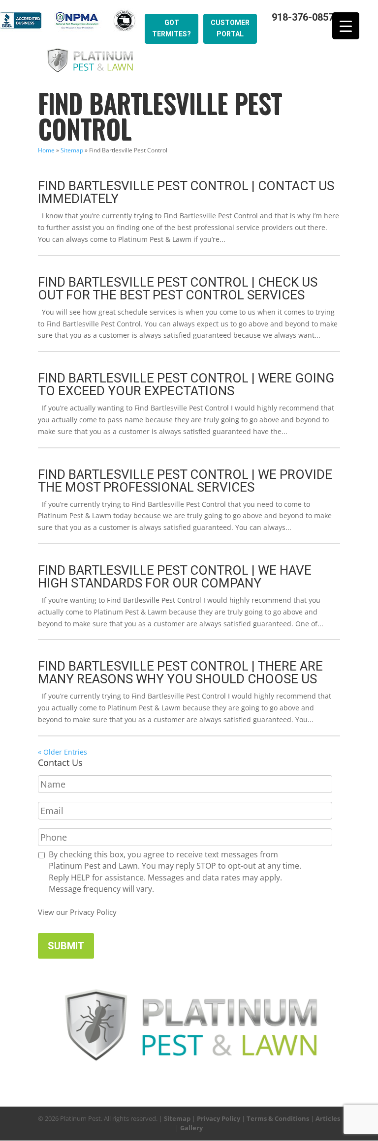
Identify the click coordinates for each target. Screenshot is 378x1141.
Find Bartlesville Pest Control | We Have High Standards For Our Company (175, 576)
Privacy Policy (218, 1118)
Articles (327, 1118)
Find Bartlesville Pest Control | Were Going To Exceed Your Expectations (186, 384)
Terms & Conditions (278, 1118)
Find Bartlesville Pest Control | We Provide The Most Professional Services (185, 481)
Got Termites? (171, 28)
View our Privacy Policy (77, 912)
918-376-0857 (303, 17)
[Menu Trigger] (345, 25)
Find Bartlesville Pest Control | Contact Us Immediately (186, 192)
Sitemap (72, 150)
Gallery (191, 1127)
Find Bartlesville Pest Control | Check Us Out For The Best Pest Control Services (177, 288)
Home (46, 150)
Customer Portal (230, 28)
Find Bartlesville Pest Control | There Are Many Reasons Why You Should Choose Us (180, 672)
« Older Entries (62, 752)
